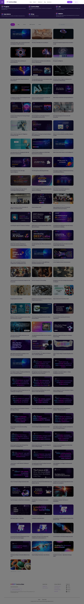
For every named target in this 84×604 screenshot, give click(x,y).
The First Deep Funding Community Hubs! (41, 426)
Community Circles (57, 589)
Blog (45, 2)
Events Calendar (57, 587)
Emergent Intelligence (58, 60)
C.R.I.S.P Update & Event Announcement (61, 262)
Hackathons (49, 2)
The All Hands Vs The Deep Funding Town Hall (63, 536)
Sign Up (76, 2)
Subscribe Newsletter (16, 589)
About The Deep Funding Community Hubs (19, 481)
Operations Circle (56, 77)
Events (34, 2)
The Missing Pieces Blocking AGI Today (40, 170)
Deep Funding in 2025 (36, 207)
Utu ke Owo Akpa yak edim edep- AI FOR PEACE (42, 408)
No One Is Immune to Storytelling (39, 280)
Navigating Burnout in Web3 (16, 298)
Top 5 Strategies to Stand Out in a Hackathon (20, 500)
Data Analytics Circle (14, 77)
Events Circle (13, 40)
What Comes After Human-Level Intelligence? (63, 152)
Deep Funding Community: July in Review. (41, 554)
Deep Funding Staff (35, 132)
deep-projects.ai (45, 587)
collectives (40, 2)
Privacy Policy (44, 599)
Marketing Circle (35, 150)
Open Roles (56, 591)
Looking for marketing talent (38, 518)
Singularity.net (45, 586)
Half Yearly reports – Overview (17, 518)
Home (31, 2)
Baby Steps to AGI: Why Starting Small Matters (63, 97)
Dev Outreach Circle (14, 205)
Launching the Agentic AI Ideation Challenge (20, 225)
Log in (70, 2)
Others (40, 24)
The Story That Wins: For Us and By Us (40, 42)
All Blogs (12, 24)
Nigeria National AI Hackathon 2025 (61, 298)
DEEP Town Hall (32, 24)
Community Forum (57, 586)
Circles (24, 24)
